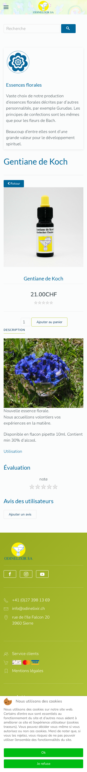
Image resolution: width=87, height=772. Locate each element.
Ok (43, 752)
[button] (6, 7)
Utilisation (13, 451)
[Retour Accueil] (43, 7)
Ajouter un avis (20, 514)
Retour (15, 183)
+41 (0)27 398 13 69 (31, 600)
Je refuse (43, 763)
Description (14, 330)
